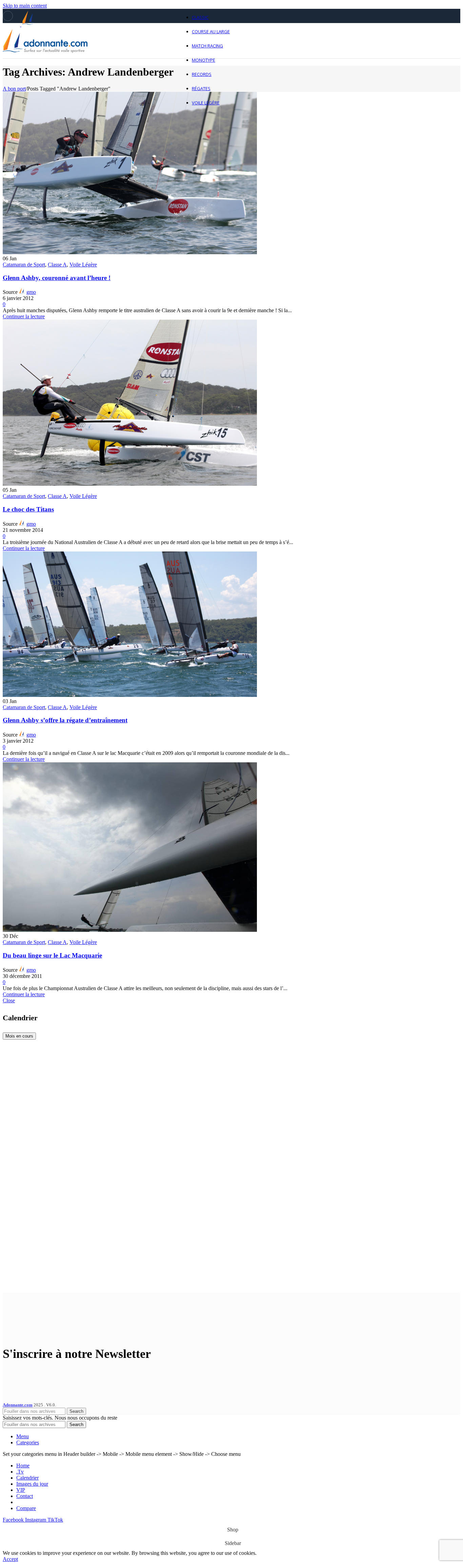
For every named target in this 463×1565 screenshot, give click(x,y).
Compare (26, 1508)
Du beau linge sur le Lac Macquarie (52, 955)
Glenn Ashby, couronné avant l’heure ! (56, 277)
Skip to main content (25, 5)
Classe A (57, 264)
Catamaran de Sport (24, 264)
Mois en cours (19, 1036)
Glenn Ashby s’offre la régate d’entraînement (65, 720)
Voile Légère (83, 264)
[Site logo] (45, 60)
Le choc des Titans (28, 509)
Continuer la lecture (24, 316)
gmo (31, 292)
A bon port (14, 89)
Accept (10, 1559)
